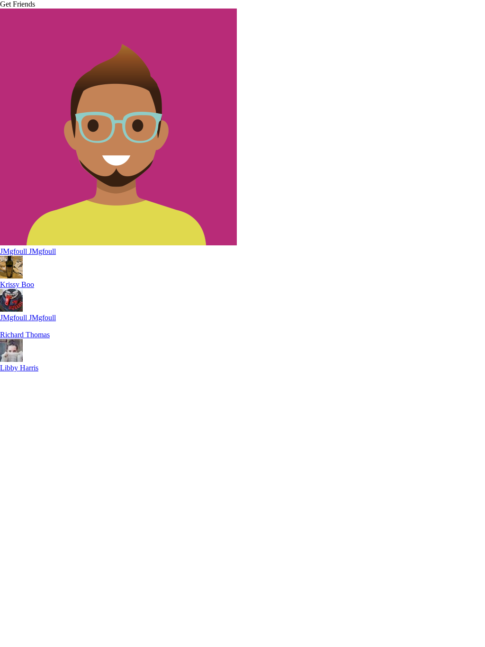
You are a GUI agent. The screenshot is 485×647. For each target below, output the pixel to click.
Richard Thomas (25, 335)
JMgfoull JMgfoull (28, 251)
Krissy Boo (17, 284)
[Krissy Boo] (11, 276)
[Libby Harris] (11, 359)
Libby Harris (19, 368)
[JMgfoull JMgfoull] (118, 243)
